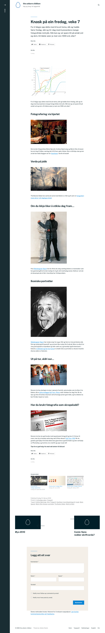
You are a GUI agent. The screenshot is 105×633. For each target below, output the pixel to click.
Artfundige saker (41, 500)
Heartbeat (54, 153)
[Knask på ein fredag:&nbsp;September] (39, 480)
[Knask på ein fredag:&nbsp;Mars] (57, 480)
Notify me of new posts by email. (43, 597)
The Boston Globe (59, 504)
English (93, 628)
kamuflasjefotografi (69, 502)
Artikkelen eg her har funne (45, 349)
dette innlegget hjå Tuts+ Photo (49, 392)
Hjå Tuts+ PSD (70, 438)
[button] (5, 316)
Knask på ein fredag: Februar (74, 486)
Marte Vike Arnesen (42, 504)
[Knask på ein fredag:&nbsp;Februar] (75, 480)
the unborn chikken (31, 4)
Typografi (77, 628)
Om (99, 628)
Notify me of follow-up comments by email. (46, 593)
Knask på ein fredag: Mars (55, 486)
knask (77, 502)
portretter (51, 504)
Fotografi (50, 500)
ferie (48, 502)
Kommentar (34, 562)
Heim (70, 628)
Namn (33, 576)
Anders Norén (44, 628)
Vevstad (33, 584)
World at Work (70, 504)
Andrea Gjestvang (41, 502)
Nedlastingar (85, 628)
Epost (60, 576)
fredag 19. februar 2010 (44, 498)
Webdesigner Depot (40, 269)
